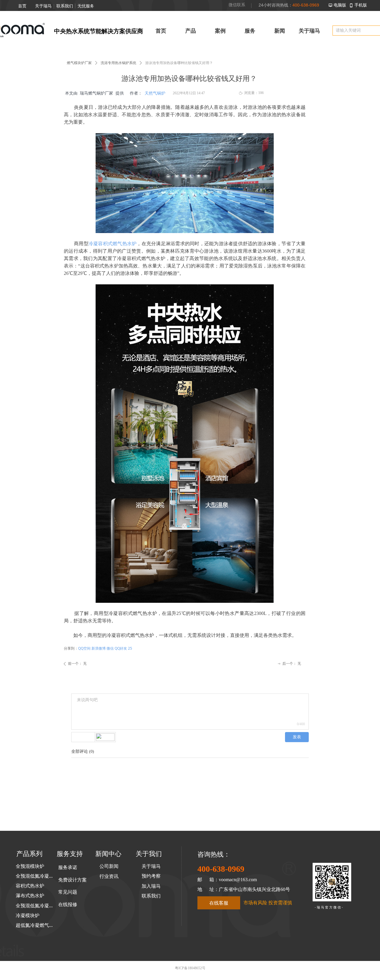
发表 (297, 737)
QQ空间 (84, 648)
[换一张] (105, 737)
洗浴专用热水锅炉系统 (118, 63)
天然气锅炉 (155, 93)
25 (130, 648)
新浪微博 (98, 648)
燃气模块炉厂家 (79, 63)
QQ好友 (121, 648)
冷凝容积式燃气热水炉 (112, 243)
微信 (110, 648)
